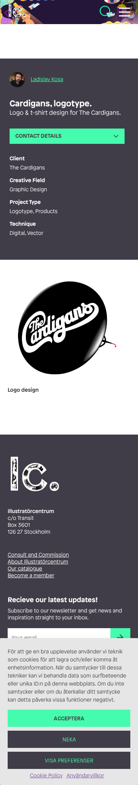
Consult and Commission (38, 555)
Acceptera (69, 718)
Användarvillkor (85, 775)
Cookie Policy (46, 775)
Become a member (31, 575)
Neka (69, 739)
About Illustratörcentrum (38, 561)
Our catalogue (25, 568)
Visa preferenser (69, 760)
